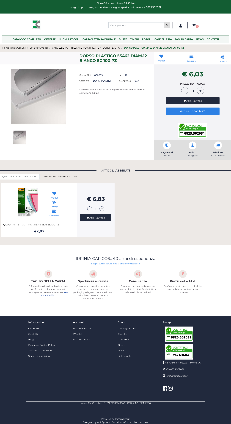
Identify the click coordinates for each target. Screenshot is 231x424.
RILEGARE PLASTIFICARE (85, 47)
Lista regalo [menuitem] (124, 356)
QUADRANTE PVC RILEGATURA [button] (19, 176)
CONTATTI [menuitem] (213, 39)
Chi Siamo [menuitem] (34, 328)
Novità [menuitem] (121, 350)
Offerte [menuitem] (122, 345)
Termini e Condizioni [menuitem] (40, 350)
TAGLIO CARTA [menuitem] (184, 39)
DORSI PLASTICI (111, 47)
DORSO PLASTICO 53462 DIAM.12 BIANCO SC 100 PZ (154, 47)
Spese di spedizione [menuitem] (39, 356)
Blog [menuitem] (31, 339)
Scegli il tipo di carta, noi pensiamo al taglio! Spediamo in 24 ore (106, 7)
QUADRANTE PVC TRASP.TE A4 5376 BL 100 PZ (31, 224)
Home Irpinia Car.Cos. (14, 47)
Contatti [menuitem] (33, 334)
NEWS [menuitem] (200, 39)
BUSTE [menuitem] (123, 39)
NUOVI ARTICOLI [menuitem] (69, 39)
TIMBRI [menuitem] (134, 39)
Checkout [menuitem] (123, 339)
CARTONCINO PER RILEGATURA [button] (59, 176)
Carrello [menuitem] (122, 334)
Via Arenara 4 (183, 362)
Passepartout (122, 419)
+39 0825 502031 (175, 369)
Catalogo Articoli (39, 47)
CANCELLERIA (60, 47)
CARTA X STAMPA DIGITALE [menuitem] (99, 39)
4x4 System (103, 422)
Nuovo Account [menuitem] (82, 328)
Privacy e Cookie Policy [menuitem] (41, 345)
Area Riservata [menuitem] (81, 339)
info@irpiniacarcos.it (177, 375)
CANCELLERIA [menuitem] (163, 39)
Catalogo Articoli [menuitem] (127, 328)
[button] (167, 25)
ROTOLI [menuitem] (146, 39)
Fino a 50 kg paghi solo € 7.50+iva (116, 3)
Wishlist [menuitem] (77, 334)
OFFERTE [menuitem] (50, 39)
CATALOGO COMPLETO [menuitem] (27, 39)
